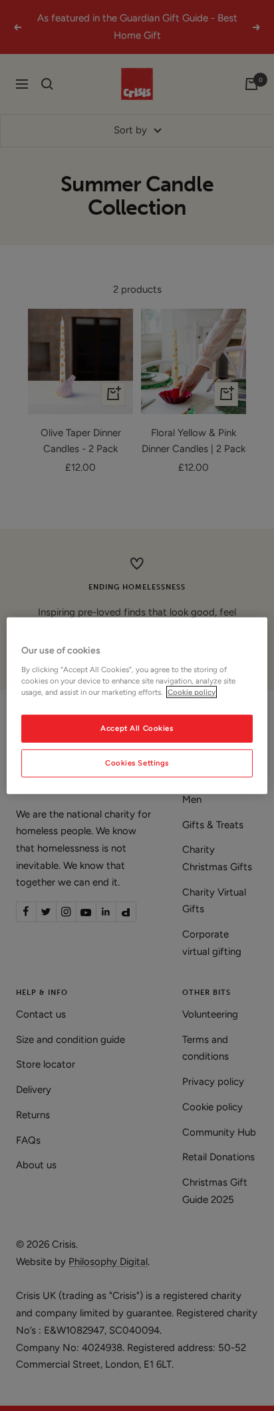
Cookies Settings (137, 762)
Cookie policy (191, 691)
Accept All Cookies (136, 727)
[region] (137, 705)
